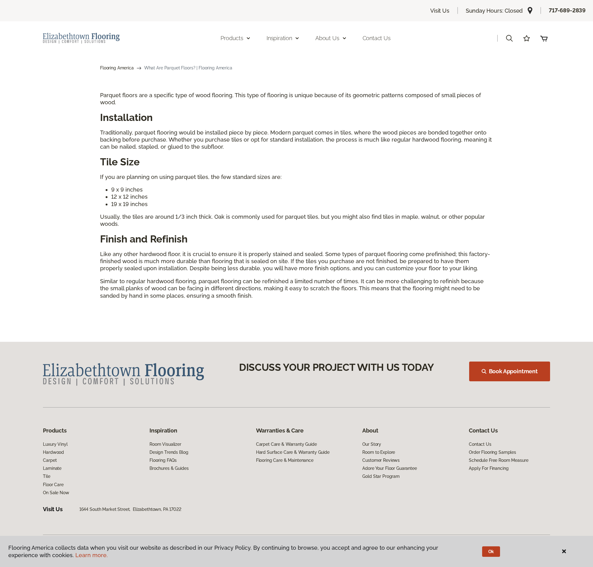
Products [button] (232, 38)
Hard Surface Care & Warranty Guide (293, 452)
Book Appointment (513, 371)
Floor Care (53, 484)
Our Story (371, 444)
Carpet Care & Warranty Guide (286, 444)
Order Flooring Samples (492, 452)
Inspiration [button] (279, 38)
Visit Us (439, 10)
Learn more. (91, 555)
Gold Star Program (381, 476)
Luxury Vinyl (55, 444)
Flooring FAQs (163, 460)
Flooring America (117, 67)
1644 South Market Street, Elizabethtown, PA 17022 (130, 509)
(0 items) (544, 38)
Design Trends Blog (168, 452)
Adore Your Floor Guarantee (389, 468)
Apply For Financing (488, 468)
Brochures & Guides (168, 468)
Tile (46, 476)
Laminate (52, 468)
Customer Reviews (381, 460)
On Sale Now (56, 492)
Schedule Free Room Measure (498, 460)
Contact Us (377, 38)
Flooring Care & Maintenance (284, 460)
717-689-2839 (567, 10)
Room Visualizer (165, 444)
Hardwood (53, 452)
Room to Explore (378, 452)
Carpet (50, 460)
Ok (491, 551)
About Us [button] (327, 38)
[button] (509, 38)
